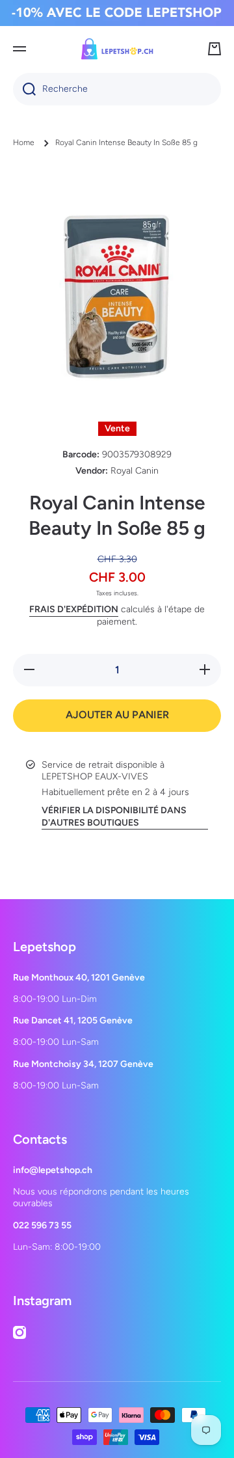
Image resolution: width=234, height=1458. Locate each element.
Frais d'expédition (73, 609)
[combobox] (117, 89)
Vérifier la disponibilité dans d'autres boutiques (114, 816)
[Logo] (117, 49)
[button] (214, 48)
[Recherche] (24, 89)
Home (23, 142)
